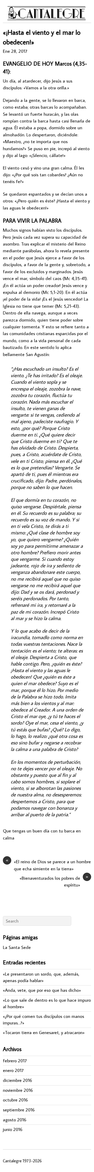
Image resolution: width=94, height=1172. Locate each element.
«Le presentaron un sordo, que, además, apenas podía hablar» (41, 977)
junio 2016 (12, 1129)
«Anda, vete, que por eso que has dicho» (42, 990)
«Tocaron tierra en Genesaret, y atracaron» (44, 1032)
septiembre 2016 (19, 1110)
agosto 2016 (14, 1120)
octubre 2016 (15, 1100)
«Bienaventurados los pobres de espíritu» (54, 881)
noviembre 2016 (18, 1090)
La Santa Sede (17, 947)
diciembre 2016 (17, 1080)
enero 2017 (13, 1070)
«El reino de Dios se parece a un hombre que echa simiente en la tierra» (48, 864)
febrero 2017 (15, 1061)
